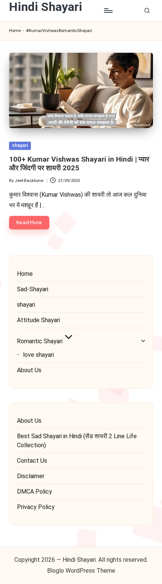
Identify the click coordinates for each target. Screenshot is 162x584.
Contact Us (32, 460)
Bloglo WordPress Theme (81, 570)
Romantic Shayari (40, 341)
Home (15, 30)
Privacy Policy (36, 507)
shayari (20, 145)
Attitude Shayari (38, 320)
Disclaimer (30, 476)
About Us (29, 370)
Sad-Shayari (32, 289)
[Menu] (108, 11)
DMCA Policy (34, 491)
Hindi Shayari (45, 7)
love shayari (38, 354)
